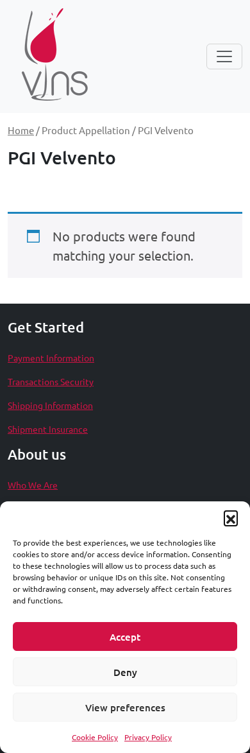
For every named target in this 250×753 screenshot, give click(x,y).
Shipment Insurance (48, 429)
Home (21, 130)
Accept (125, 636)
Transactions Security (51, 381)
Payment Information (51, 357)
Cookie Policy (95, 737)
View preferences (125, 707)
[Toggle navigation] (224, 56)
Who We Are (33, 484)
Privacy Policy (148, 737)
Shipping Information (50, 405)
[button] (230, 517)
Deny (125, 672)
